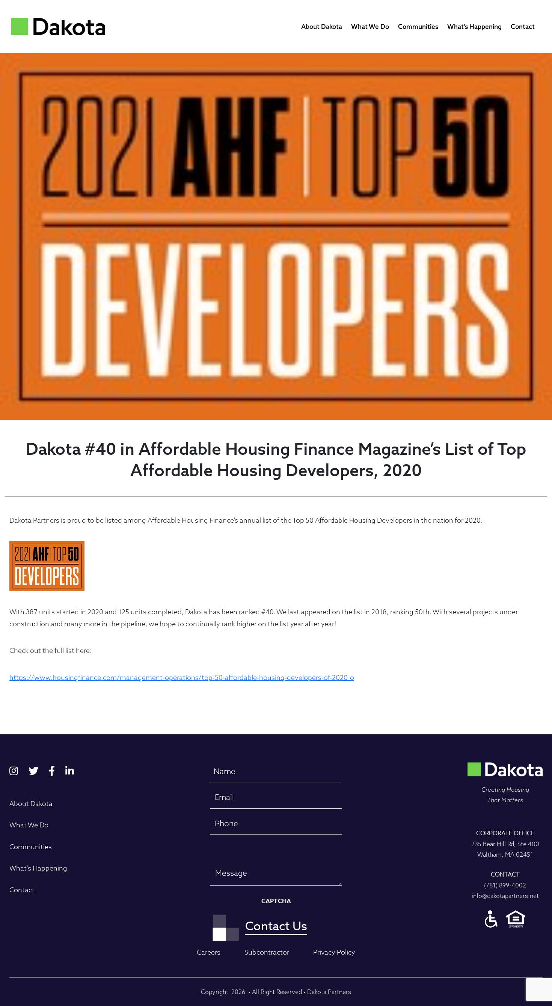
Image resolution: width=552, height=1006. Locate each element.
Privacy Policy (334, 952)
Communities (418, 26)
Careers (208, 952)
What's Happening (474, 26)
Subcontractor (266, 952)
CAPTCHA (276, 901)
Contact (523, 26)
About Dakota (321, 26)
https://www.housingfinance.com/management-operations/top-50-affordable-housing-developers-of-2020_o (181, 677)
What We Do (370, 26)
